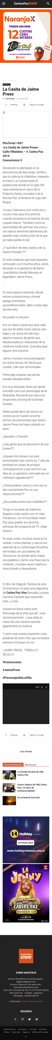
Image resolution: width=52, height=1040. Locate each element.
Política (6, 1032)
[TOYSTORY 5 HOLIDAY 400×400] (26, 862)
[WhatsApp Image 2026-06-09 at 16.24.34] (26, 921)
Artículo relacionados (13, 765)
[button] (48, 3)
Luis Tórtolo (10, 99)
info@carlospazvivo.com (32, 1001)
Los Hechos (22, 1029)
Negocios (26, 1032)
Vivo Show (43, 1029)
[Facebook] (15, 1019)
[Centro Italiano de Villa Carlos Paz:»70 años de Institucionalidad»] (9, 787)
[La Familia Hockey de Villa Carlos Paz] (9, 775)
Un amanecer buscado (28, 797)
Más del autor (31, 765)
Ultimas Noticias (9, 1029)
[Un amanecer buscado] (9, 800)
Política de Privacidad (40, 1032)
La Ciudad (33, 1029)
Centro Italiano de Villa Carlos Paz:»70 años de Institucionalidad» (32, 787)
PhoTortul (12, 80)
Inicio (5, 80)
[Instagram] (22, 1019)
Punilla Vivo (16, 1032)
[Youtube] (36, 1019)
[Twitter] (29, 1019)
